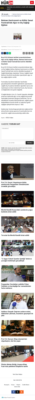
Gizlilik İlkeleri (25, 384)
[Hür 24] (7, 2)
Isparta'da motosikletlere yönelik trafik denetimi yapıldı (20, 8)
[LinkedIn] (7, 53)
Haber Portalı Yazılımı (9, 397)
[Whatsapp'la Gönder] (10, 53)
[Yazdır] (24, 53)
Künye (12, 384)
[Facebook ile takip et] (13, 392)
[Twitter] (5, 53)
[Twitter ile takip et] (17, 392)
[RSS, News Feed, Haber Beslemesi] (22, 392)
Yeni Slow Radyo (17, 374)
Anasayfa (5, 14)
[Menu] (32, 2)
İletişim (18, 384)
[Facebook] (2, 53)
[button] (27, 53)
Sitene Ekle (17, 386)
